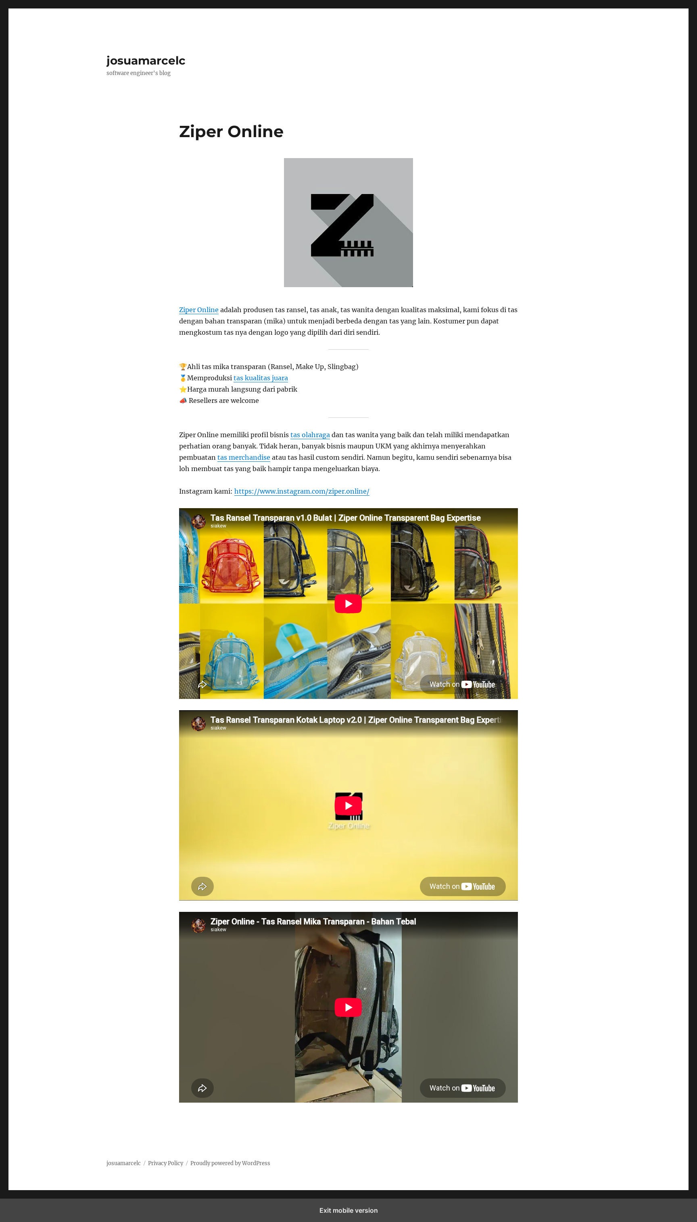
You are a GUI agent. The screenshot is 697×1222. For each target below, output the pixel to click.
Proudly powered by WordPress (230, 1163)
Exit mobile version (348, 1210)
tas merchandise (243, 457)
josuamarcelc (146, 60)
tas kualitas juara (261, 378)
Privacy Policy (165, 1163)
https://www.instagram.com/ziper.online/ (301, 491)
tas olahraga (310, 435)
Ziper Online (199, 310)
